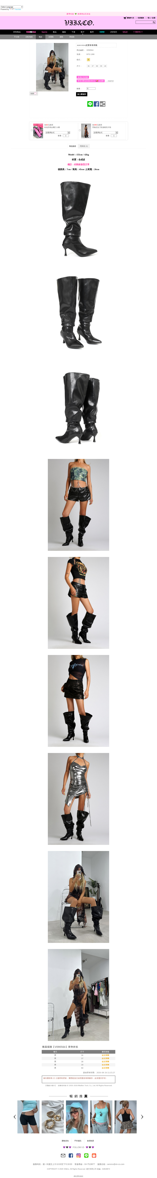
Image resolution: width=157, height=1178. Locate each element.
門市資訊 (77, 1141)
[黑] (88, 59)
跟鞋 (61, 37)
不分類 (16, 37)
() (130, 18)
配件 (92, 32)
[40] (105, 66)
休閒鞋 (51, 37)
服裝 (64, 32)
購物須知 (65, 1141)
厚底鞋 (71, 37)
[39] (101, 66)
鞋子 (83, 32)
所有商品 (17, 32)
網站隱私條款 (78, 1176)
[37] (92, 66)
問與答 (84, 146)
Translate (17, 9)
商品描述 (72, 146)
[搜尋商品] (154, 22)
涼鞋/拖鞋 (29, 37)
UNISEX (113, 32)
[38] (96, 66)
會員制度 (90, 1141)
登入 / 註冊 (151, 18)
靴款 (40, 37)
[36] (88, 66)
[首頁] (78, 22)
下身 (73, 32)
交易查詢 (141, 18)
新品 (55, 32)
